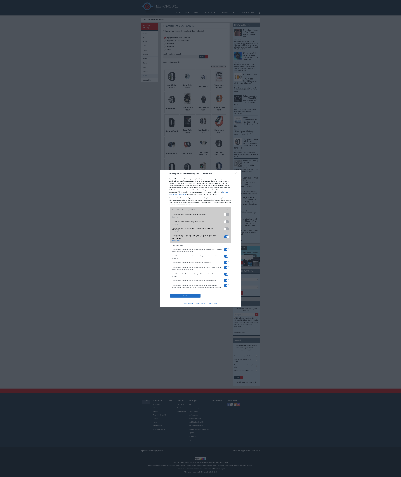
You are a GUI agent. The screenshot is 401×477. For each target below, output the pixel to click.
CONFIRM (185, 296)
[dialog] (200, 238)
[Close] (237, 174)
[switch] (226, 214)
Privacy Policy (212, 303)
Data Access (200, 303)
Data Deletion (188, 303)
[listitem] (200, 210)
